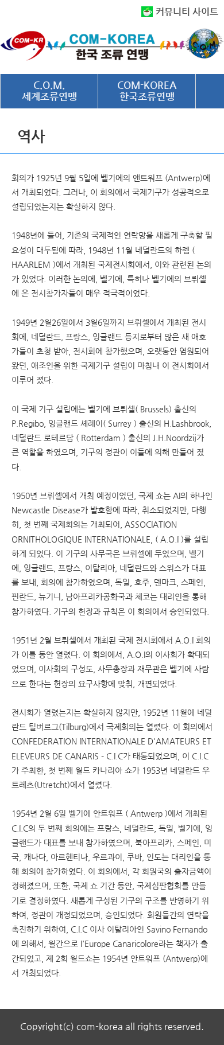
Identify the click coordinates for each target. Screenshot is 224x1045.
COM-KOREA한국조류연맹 (146, 90)
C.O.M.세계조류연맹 (49, 90)
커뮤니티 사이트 (187, 11)
